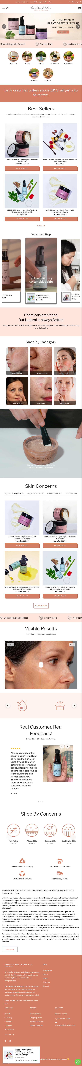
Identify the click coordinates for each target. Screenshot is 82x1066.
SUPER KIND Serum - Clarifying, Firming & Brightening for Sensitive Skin (22, 211)
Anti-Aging (13, 841)
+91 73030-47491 (63, 1019)
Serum (45, 974)
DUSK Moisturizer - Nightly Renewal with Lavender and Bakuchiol (60, 211)
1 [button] (38, 801)
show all (41, 226)
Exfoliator (46, 982)
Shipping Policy (36, 1018)
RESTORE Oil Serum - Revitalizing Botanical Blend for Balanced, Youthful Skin (22, 588)
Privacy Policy (35, 1014)
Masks (45, 978)
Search (7, 1014)
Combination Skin (69, 841)
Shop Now (55, 2)
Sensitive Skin (50, 841)
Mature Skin (32, 841)
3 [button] (42, 801)
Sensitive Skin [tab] (71, 493)
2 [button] (40, 801)
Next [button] (74, 705)
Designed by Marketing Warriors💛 (55, 1059)
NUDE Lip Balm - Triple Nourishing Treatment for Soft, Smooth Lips (60, 160)
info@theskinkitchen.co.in (65, 1025)
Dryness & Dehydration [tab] (14, 493)
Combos (8, 1025)
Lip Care (46, 986)
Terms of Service (36, 1021)
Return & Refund (36, 1025)
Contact (8, 1021)
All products (9, 1029)
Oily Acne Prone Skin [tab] (35, 493)
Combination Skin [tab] (54, 493)
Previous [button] (7, 705)
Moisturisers (47, 970)
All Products (41, 606)
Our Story (8, 1018)
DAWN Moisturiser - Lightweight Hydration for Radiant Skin (22, 160)
